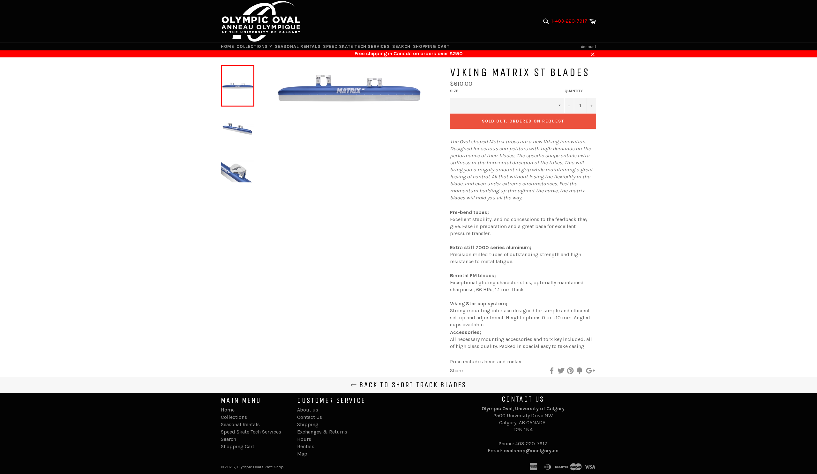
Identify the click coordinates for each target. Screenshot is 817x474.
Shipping (308, 424)
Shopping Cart (431, 46)
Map (302, 454)
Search (401, 46)
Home (227, 46)
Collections (252, 46)
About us (307, 410)
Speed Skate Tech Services (356, 46)
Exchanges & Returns (322, 432)
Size (454, 91)
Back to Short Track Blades (412, 384)
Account (588, 46)
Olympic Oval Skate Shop (260, 466)
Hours (304, 439)
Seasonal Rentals (298, 46)
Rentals (305, 446)
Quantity (574, 91)
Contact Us (309, 417)
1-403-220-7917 (569, 21)
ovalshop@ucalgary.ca (531, 451)
